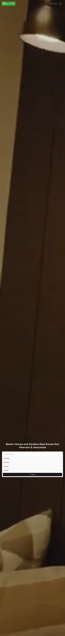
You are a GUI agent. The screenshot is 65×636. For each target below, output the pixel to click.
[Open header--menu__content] (60, 3)
